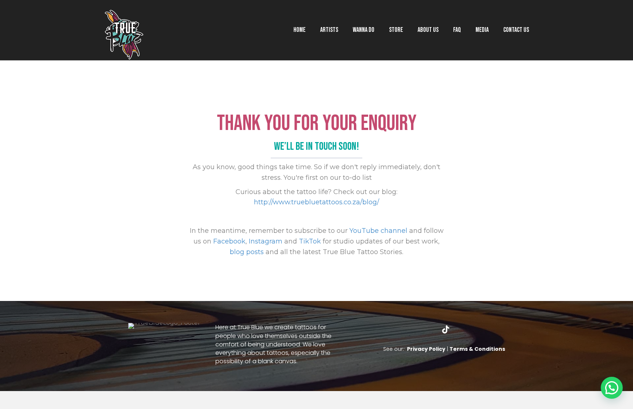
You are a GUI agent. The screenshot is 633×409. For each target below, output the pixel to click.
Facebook (229, 241)
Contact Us (516, 30)
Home (299, 30)
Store (396, 30)
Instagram (265, 241)
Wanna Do (363, 30)
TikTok (310, 241)
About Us (428, 30)
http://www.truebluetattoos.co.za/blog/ (316, 202)
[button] (410, 329)
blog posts (247, 252)
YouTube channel (378, 231)
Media (482, 30)
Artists (329, 30)
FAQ (457, 30)
